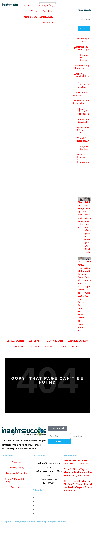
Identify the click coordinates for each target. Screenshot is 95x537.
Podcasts (19, 346)
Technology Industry (83, 40)
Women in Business (78, 340)
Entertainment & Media (83, 93)
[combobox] (84, 19)
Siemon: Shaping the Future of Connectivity (81, 215)
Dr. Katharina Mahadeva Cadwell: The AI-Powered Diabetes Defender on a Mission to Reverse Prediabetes (81, 295)
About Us (29, 5)
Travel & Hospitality (83, 139)
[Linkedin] (81, 187)
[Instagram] (81, 180)
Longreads (50, 346)
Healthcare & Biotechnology (83, 48)
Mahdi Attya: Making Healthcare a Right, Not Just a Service (87, 280)
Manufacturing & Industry (83, 66)
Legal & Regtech (84, 147)
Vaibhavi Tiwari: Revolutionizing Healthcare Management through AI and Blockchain (87, 227)
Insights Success (15, 340)
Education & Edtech (83, 120)
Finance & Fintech (84, 57)
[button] (77, 4)
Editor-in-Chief (55, 340)
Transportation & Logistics (83, 102)
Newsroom (34, 346)
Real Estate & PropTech (84, 111)
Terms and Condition (42, 11)
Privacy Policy (46, 5)
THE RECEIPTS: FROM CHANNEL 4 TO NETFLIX (77, 462)
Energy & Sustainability (83, 75)
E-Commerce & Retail (83, 84)
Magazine (34, 340)
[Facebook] (81, 173)
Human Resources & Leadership (83, 158)
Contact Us (47, 22)
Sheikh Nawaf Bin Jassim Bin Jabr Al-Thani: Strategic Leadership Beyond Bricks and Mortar (78, 485)
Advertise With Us (70, 346)
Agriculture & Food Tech (83, 130)
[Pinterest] (87, 180)
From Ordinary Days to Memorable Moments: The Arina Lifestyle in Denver (78, 472)
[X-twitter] (87, 173)
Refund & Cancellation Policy (38, 16)
